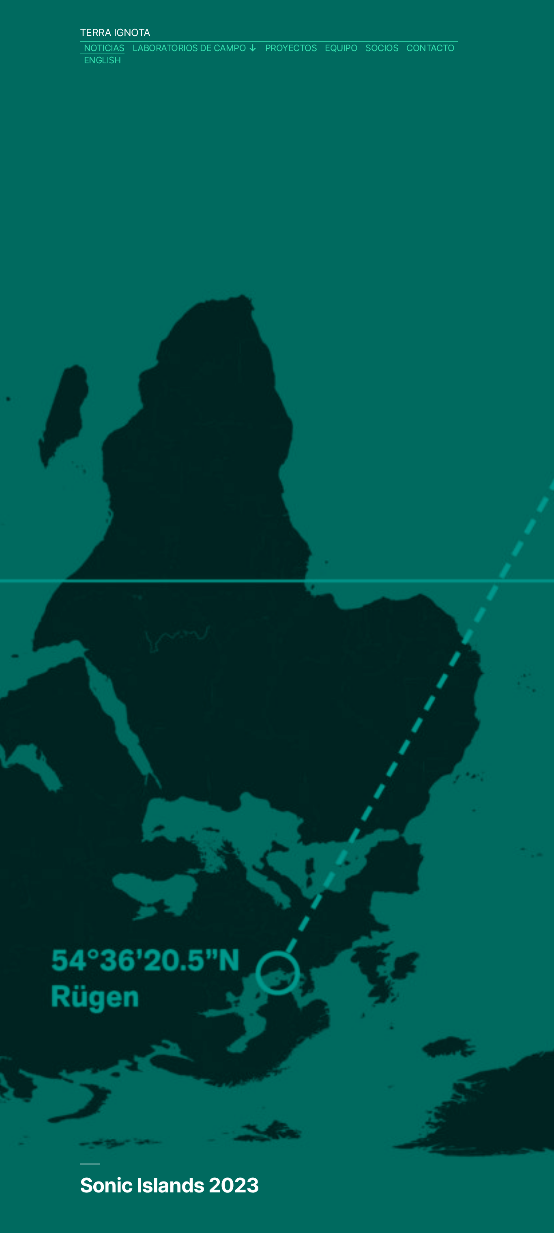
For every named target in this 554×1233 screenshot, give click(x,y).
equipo (341, 48)
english (102, 60)
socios (381, 48)
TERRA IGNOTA (115, 32)
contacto (430, 48)
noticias (104, 48)
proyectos (291, 48)
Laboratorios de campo (189, 48)
